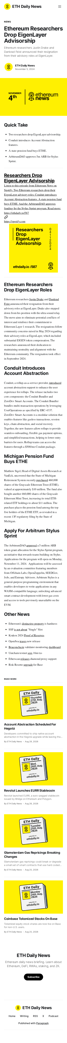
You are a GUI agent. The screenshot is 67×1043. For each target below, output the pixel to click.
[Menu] (59, 6)
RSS (35, 1016)
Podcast (53, 1016)
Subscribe (33, 976)
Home (12, 1016)
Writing (24, 1016)
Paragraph (42, 1023)
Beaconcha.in (16, 647)
